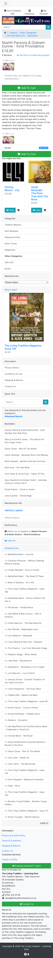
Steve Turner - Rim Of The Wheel (21, 448)
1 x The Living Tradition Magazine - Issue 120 (24, 793)
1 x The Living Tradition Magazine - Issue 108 (24, 590)
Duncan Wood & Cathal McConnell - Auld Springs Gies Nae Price (25, 431)
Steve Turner (11, 243)
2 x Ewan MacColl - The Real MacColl (23, 623)
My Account (44, 12)
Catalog (13, 32)
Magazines (10, 250)
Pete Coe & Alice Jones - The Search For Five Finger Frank (24, 441)
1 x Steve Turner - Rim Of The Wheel (22, 751)
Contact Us (10, 386)
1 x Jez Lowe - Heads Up (17, 757)
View (11, 210)
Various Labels (14, 510)
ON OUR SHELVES (16, 35)
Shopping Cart (12, 548)
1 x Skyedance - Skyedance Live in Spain (25, 667)
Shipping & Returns (14, 380)
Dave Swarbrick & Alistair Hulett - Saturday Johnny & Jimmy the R (26, 481)
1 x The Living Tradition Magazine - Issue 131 (26, 810)
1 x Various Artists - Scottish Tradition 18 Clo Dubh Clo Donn (25, 681)
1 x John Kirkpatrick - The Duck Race (23, 688)
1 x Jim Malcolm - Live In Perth (20, 673)
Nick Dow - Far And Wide (17, 467)
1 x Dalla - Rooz (12, 785)
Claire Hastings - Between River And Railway (26, 455)
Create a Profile (9, 859)
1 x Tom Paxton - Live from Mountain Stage (26, 648)
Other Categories (28, 32)
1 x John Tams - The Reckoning (20, 764)
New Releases (11, 231)
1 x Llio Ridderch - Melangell (18, 635)
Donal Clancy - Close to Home (19, 489)
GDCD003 (33, 35)
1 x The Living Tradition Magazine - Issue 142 (24, 771)
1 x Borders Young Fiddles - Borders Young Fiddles (26, 803)
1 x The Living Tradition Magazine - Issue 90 (26, 701)
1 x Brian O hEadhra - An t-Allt (19, 582)
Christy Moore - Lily (12, 189)
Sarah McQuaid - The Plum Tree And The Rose (39, 193)
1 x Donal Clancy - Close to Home (21, 707)
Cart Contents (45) (13, 12)
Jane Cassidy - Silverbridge (18, 495)
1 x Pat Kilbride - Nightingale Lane (21, 629)
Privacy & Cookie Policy (13, 835)
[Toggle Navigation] (5, 3)
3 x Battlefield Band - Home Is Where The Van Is (25, 599)
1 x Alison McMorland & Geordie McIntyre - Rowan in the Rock (25, 743)
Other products (12, 517)
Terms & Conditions (11, 840)
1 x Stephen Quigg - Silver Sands (21, 654)
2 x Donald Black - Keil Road (18, 735)
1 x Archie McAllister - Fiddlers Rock (22, 714)
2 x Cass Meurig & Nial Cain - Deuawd (23, 642)
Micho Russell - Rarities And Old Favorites (25, 461)
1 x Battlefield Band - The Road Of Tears (24, 576)
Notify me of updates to (26, 533)
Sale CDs (9, 262)
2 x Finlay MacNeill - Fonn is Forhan (22, 570)
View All (11, 540)
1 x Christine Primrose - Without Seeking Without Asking (24, 562)
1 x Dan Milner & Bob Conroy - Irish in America (23, 615)
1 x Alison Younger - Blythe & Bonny (22, 817)
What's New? (11, 289)
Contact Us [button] (27, 904)
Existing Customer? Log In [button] (27, 866)
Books (8, 268)
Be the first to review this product (33, 55)
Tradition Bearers (13, 224)
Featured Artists (12, 237)
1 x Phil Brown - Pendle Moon (19, 607)
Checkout (29, 13)
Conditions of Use (13, 374)
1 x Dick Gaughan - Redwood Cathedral (24, 779)
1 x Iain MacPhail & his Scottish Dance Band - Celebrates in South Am (26, 728)
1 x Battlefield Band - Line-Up (19, 554)
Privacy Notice (12, 367)
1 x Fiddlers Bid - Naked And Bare (21, 695)
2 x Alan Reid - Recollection (18, 660)
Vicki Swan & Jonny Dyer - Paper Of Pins (25, 473)
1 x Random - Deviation (16, 720)
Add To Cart (28, 88)
